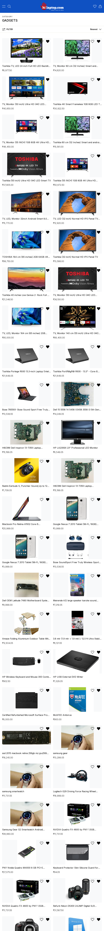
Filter (9, 29)
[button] (95, 29)
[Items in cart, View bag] (100, 6)
